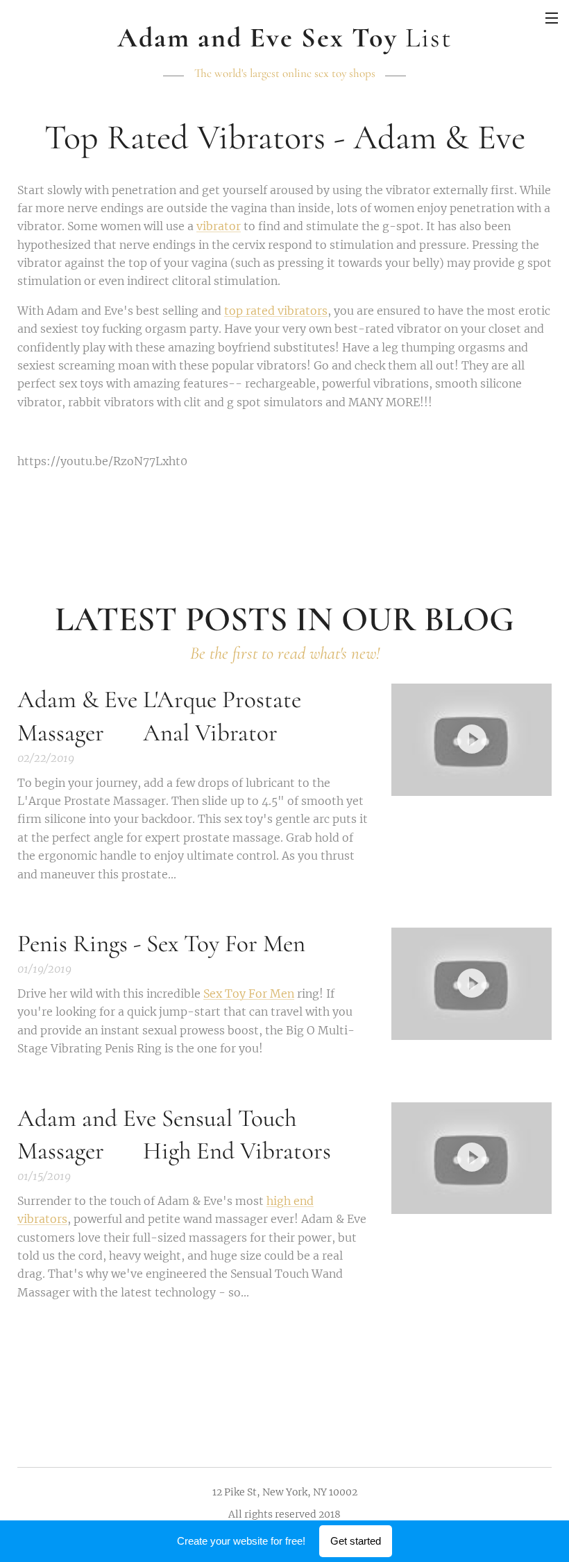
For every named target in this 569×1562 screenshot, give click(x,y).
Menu (552, 17)
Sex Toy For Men (248, 993)
